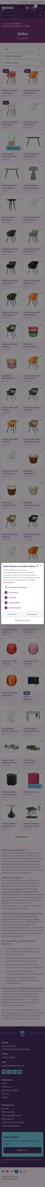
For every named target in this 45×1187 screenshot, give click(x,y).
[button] (22, 620)
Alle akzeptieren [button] (32, 614)
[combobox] (37, 566)
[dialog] (22, 593)
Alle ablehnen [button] (12, 614)
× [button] (40, 566)
